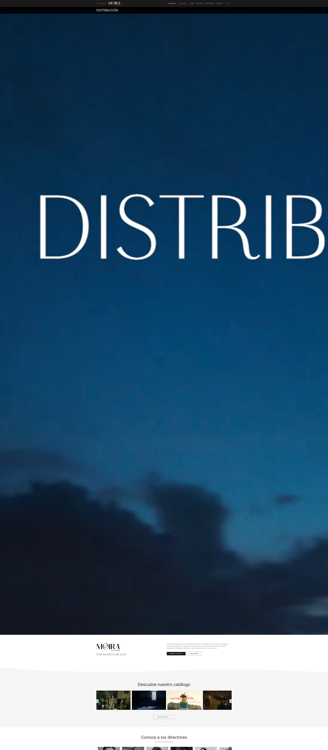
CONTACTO (219, 3)
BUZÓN (192, 3)
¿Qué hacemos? (194, 653)
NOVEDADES (199, 3)
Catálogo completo (163, 717)
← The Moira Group (101, 3)
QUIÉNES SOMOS (209, 3)
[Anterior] (97, 701)
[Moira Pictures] (114, 3)
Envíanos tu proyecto (176, 653)
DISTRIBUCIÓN (171, 3)
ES (228, 3)
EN (230, 3)
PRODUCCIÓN (182, 3)
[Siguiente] (231, 701)
